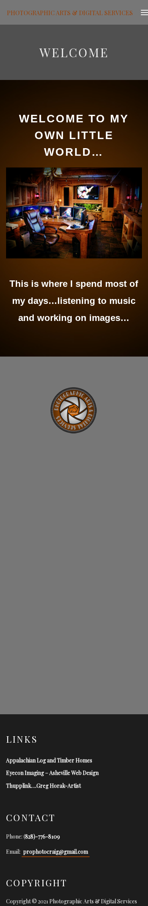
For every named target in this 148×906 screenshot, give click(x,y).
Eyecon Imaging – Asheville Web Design (52, 772)
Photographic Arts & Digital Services (70, 12)
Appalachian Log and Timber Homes (49, 760)
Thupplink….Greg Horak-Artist (43, 785)
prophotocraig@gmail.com (55, 851)
